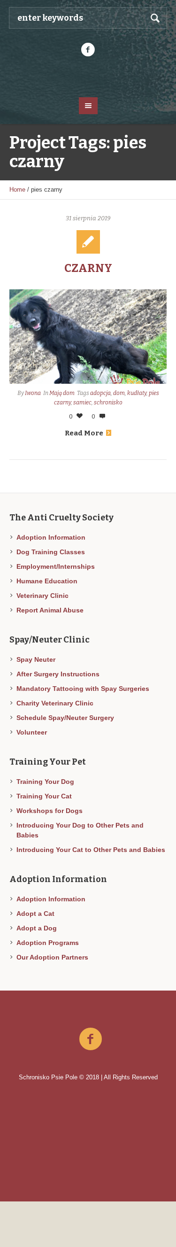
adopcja (100, 393)
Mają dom (62, 393)
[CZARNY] (88, 336)
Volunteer (31, 732)
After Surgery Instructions (57, 674)
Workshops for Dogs (49, 810)
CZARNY (88, 268)
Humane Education (46, 581)
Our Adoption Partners (52, 957)
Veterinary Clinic (42, 595)
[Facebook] (88, 50)
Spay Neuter (35, 659)
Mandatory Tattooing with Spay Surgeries (82, 688)
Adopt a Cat (35, 913)
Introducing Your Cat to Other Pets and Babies (90, 849)
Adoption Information (50, 537)
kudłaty (136, 393)
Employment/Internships (55, 566)
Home (17, 189)
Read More (84, 433)
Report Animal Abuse (50, 610)
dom (119, 393)
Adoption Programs (47, 942)
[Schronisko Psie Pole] (88, 76)
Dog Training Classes (50, 552)
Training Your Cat (44, 796)
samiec (82, 402)
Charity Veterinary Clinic (54, 703)
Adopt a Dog (36, 928)
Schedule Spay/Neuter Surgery (65, 717)
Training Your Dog (45, 781)
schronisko (108, 402)
